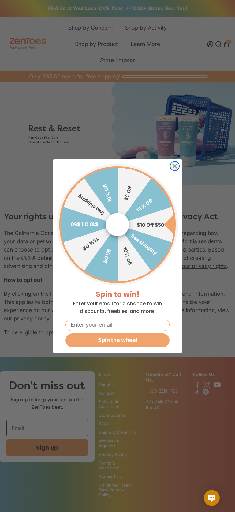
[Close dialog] (174, 166)
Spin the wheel (117, 340)
